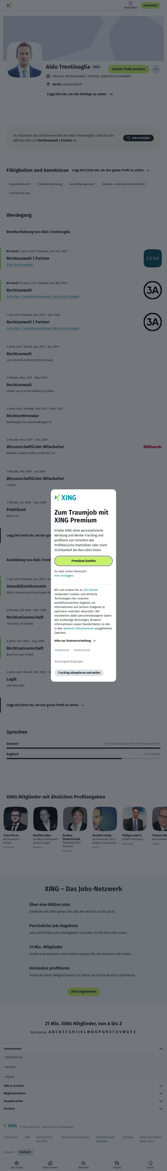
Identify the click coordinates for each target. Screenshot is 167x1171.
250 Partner (90, 590)
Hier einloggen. (64, 575)
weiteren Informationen (78, 628)
